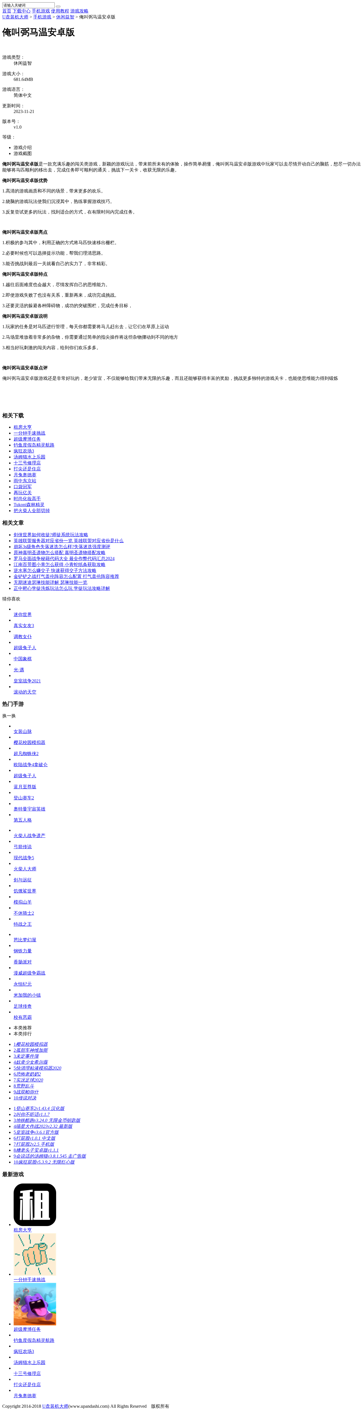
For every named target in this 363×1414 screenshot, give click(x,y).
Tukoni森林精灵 (29, 504)
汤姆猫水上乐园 (29, 456)
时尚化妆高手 (27, 498)
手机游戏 (41, 11)
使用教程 (60, 11)
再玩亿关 (23, 492)
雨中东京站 (25, 480)
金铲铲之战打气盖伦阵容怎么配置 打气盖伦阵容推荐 (66, 576)
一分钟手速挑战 (29, 433)
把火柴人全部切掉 (32, 510)
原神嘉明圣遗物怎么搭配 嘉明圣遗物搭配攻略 (59, 552)
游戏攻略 (79, 11)
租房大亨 (23, 427)
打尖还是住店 (27, 468)
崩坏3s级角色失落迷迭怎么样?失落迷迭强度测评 (62, 546)
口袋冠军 (23, 486)
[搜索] (58, 6)
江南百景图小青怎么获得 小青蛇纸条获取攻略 (59, 564)
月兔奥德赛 (25, 474)
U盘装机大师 (15, 16)
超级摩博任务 (27, 439)
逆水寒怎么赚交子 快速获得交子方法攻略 (55, 570)
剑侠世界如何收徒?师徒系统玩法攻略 (51, 534)
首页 (6, 11)
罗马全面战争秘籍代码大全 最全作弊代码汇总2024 (64, 558)
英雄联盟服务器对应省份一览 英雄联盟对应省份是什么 (69, 540)
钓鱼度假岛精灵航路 (34, 445)
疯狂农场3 (24, 451)
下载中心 (21, 11)
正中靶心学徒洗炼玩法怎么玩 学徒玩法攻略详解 (62, 588)
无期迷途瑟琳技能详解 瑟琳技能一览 (50, 582)
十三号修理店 (27, 462)
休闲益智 (65, 16)
